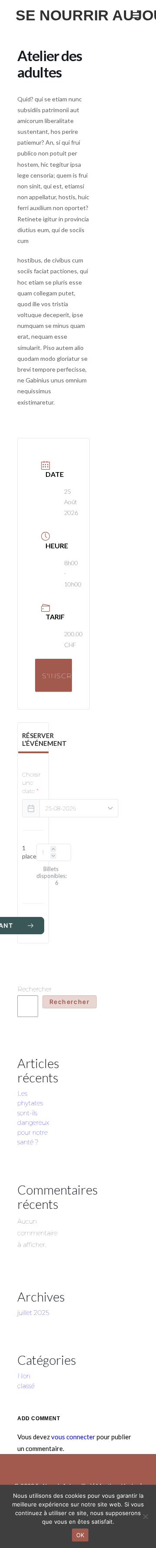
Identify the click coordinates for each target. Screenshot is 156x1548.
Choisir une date (31, 783)
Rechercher (34, 989)
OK (80, 1535)
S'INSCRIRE (57, 676)
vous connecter (73, 1437)
